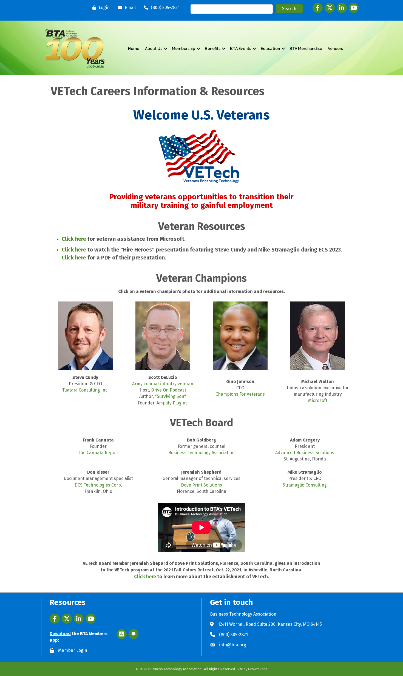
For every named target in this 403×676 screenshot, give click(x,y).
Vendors (335, 48)
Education (270, 48)
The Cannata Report (98, 452)
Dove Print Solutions (201, 485)
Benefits (212, 48)
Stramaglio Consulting (305, 485)
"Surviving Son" (170, 396)
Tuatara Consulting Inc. (85, 390)
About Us (153, 48)
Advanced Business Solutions (304, 452)
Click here (74, 239)
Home (133, 48)
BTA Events (240, 48)
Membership (183, 48)
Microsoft (317, 400)
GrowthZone (258, 669)
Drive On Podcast (168, 390)
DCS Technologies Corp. (98, 485)
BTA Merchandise (306, 48)
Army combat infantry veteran (162, 383)
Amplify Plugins (172, 403)
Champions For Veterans (240, 394)
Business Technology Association (201, 452)
